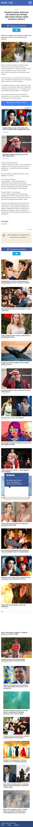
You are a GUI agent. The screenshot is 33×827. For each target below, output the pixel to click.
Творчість (16, 825)
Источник (29, 229)
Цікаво (9, 825)
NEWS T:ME (7, 2)
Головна (16, 9)
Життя (3, 825)
